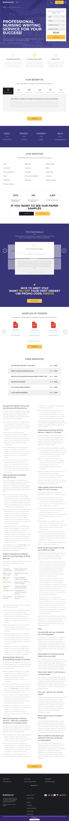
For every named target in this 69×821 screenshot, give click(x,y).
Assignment (28, 164)
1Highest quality (8, 92)
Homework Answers (50, 781)
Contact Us (29, 805)
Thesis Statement (7, 781)
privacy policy (35, 817)
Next (64, 251)
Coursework (7, 168)
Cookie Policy (30, 814)
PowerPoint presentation (31, 176)
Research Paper (50, 164)
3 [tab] (33, 341)
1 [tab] (29, 341)
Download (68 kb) (15, 335)
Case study (27, 168)
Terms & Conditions (31, 808)
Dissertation (7, 180)
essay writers (14, 688)
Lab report (48, 176)
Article (5, 176)
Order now (56, 37)
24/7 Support (61, 92)
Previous (5, 251)
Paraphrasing (49, 172)
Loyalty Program (50, 92)
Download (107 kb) (34, 335)
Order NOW (43, 213)
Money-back (29, 92)
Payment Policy (30, 795)
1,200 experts (19, 92)
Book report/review (9, 172)
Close (34, 819)
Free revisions (39, 92)
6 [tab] (39, 341)
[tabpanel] (15, 329)
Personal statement (9, 184)
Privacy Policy (30, 811)
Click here (26, 213)
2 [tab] (31, 341)
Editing (48, 168)
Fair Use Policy (30, 798)
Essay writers (6, 779)
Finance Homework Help (30, 781)
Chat (19, 2)
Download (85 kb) (53, 335)
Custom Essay (27, 779)
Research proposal (51, 180)
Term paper (28, 172)
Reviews (29, 802)
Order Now (59, 2)
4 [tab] (35, 341)
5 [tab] (37, 341)
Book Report (48, 779)
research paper (22, 545)
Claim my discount (34, 300)
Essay (5, 164)
